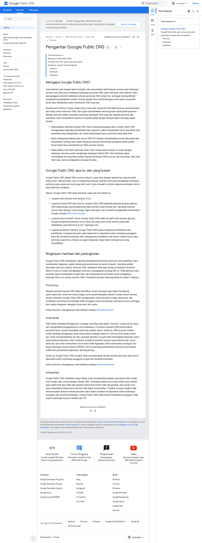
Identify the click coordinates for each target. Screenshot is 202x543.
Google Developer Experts (51, 488)
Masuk (196, 3)
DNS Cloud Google (76, 213)
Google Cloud (118, 501)
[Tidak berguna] (138, 37)
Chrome (116, 484)
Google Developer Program (52, 479)
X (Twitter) (81, 497)
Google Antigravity (121, 497)
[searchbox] (18, 19)
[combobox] (154, 3)
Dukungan (33, 10)
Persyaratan (45, 537)
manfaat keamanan (105, 364)
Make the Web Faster (73, 37)
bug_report (188, 11)
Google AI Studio (120, 493)
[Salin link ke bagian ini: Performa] (61, 285)
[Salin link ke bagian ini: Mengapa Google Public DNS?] (93, 82)
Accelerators (45, 493)
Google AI (135, 521)
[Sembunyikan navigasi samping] (33, 538)
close (197, 11)
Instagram (80, 488)
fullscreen (193, 11)
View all (116, 510)
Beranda (7, 10)
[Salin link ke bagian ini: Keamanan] (62, 318)
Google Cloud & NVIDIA (50, 497)
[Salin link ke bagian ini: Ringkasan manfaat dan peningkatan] (102, 254)
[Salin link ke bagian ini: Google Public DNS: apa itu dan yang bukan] (113, 170)
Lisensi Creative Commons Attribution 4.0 (113, 422)
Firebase (116, 488)
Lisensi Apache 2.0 (72, 425)
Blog (78, 479)
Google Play (118, 506)
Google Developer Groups (51, 484)
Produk (59, 37)
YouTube (80, 501)
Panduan (20, 10)
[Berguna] (134, 37)
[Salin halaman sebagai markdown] (116, 47)
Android (116, 479)
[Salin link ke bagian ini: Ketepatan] (62, 372)
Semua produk (74, 526)
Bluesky (79, 484)
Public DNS (27, 3)
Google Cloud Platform (115, 521)
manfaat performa (104, 310)
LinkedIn (80, 493)
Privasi (56, 537)
